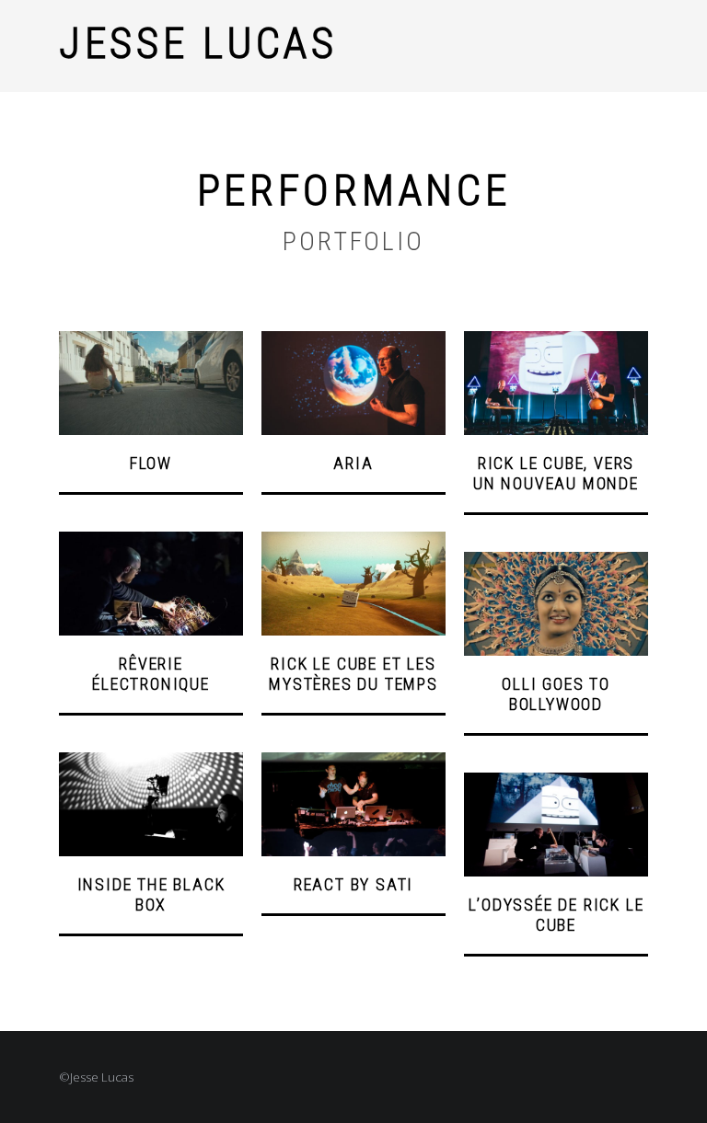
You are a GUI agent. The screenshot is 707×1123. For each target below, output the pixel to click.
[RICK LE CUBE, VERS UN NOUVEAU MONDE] (556, 341)
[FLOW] (151, 341)
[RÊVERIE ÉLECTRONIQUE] (151, 541)
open (639, 46)
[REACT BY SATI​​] (353, 762)
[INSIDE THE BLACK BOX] (151, 762)
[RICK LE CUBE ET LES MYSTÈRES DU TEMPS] (353, 541)
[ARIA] (353, 341)
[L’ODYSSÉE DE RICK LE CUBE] (556, 782)
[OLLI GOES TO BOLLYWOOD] (556, 562)
